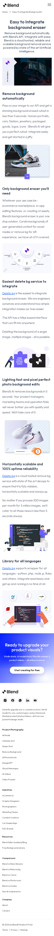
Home (5, 12)
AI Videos (6, 774)
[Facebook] (13, 700)
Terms (5, 930)
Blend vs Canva (9, 875)
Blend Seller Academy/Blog (14, 842)
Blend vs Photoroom (11, 880)
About (5, 905)
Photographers (9, 806)
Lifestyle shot (8, 741)
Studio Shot (7, 746)
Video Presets (8, 779)
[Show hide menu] (49, 4)
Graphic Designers (10, 801)
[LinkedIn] (28, 700)
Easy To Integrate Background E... (28, 12)
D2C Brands (7, 828)
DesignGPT (7, 763)
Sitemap (24, 930)
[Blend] (11, 5)
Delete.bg (8, 293)
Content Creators (10, 817)
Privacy (14, 930)
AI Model (6, 735)
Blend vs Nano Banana (12, 864)
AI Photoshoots (9, 757)
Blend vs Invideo (9, 886)
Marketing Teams (10, 812)
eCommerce (8, 795)
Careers (6, 910)
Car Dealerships (9, 823)
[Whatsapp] (20, 700)
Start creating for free (27, 670)
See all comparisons (11, 891)
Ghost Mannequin (10, 768)
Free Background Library (13, 848)
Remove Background (11, 752)
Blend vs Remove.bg (11, 869)
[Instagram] (5, 700)
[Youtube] (35, 700)
